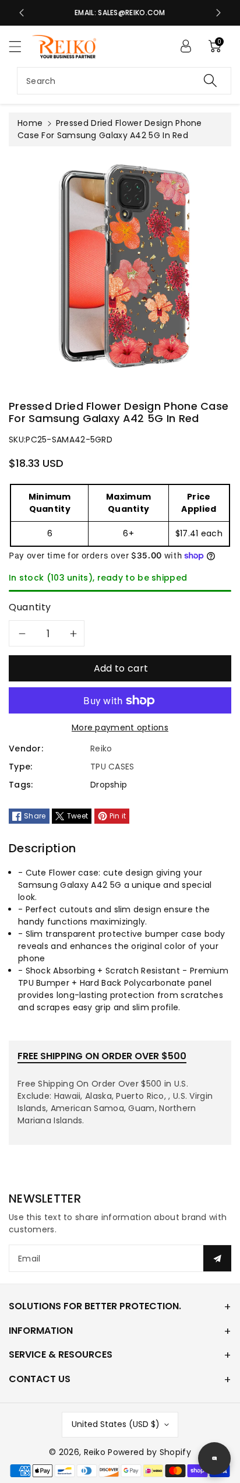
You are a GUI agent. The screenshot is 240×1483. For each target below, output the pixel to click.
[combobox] (124, 81)
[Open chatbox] (214, 1458)
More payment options (120, 727)
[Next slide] (218, 13)
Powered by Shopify (149, 1452)
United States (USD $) (116, 1424)
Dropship (108, 784)
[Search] (210, 81)
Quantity (30, 607)
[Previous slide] (21, 13)
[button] (20, 46)
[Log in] (186, 46)
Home (30, 123)
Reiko (95, 1452)
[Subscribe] (217, 1258)
